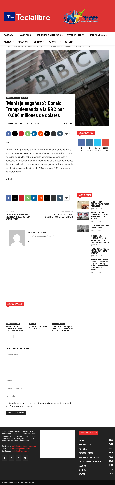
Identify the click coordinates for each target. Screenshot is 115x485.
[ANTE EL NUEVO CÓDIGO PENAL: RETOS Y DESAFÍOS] (83, 205)
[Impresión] (53, 133)
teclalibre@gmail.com (20, 451)
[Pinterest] (21, 133)
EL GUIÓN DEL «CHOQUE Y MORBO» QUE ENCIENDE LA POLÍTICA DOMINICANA (62, 329)
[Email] (47, 133)
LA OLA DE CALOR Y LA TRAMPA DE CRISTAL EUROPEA (100, 251)
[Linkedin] (34, 133)
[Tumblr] (60, 133)
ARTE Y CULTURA (58, 324)
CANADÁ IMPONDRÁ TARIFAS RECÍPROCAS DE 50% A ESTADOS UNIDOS (16, 329)
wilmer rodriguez (15, 123)
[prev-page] (7, 336)
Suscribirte (106, 140)
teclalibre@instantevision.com (24, 446)
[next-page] (12, 336)
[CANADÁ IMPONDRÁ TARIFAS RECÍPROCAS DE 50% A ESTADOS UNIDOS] (16, 317)
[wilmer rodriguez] (17, 238)
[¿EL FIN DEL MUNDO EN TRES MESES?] (39, 317)
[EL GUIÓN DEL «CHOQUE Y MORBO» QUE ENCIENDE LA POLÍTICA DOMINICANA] (62, 317)
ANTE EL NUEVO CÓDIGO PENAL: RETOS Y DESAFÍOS (100, 204)
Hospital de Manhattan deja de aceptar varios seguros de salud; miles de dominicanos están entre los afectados (99, 265)
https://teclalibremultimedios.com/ (41, 236)
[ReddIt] (40, 133)
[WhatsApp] (28, 133)
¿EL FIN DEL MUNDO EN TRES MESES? (38, 328)
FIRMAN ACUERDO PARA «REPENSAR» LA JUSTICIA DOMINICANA (18, 217)
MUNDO (24, 98)
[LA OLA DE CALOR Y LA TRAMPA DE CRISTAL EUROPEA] (83, 252)
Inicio (8, 46)
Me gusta (81, 141)
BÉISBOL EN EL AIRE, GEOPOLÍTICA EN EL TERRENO (59, 215)
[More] (67, 133)
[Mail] (29, 241)
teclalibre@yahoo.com (21, 448)
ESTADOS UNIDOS (19, 46)
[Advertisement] (39, 275)
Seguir (89, 140)
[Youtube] (25, 458)
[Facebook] (8, 133)
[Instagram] (11, 458)
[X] (15, 133)
